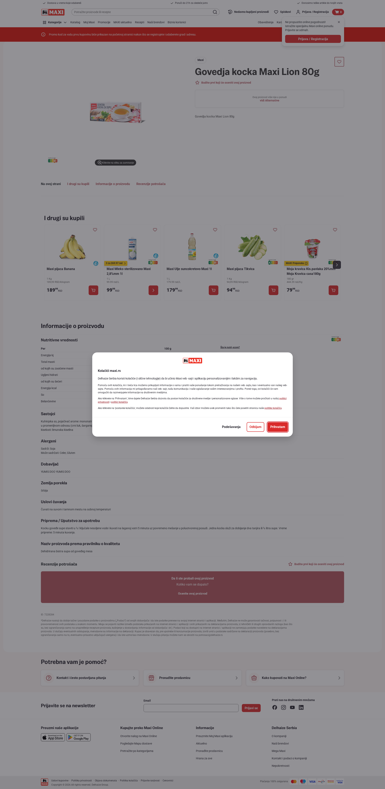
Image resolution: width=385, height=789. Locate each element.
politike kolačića (273, 408)
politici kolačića (119, 402)
